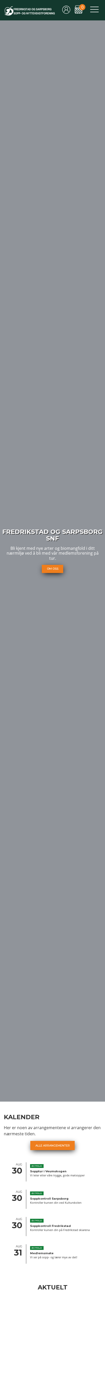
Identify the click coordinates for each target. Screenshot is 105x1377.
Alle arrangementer (52, 1145)
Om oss (52, 568)
